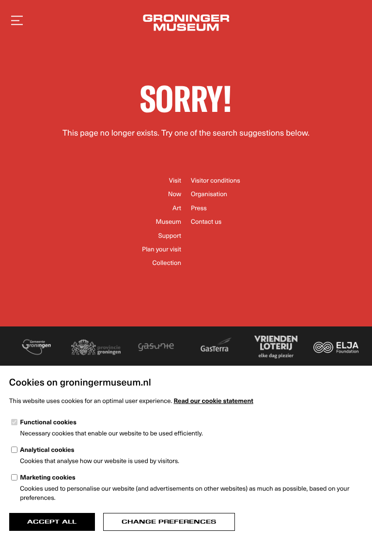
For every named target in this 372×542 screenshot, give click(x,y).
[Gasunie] (156, 347)
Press (199, 208)
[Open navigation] (16, 20)
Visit (175, 180)
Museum (168, 221)
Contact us (206, 221)
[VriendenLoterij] (276, 347)
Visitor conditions (215, 180)
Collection (166, 262)
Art (176, 208)
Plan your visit (161, 249)
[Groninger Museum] (186, 24)
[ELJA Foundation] (336, 347)
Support (169, 235)
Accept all (52, 521)
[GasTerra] (216, 347)
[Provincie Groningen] (96, 347)
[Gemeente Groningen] (36, 347)
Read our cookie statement (213, 400)
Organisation (209, 194)
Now (174, 194)
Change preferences (169, 521)
